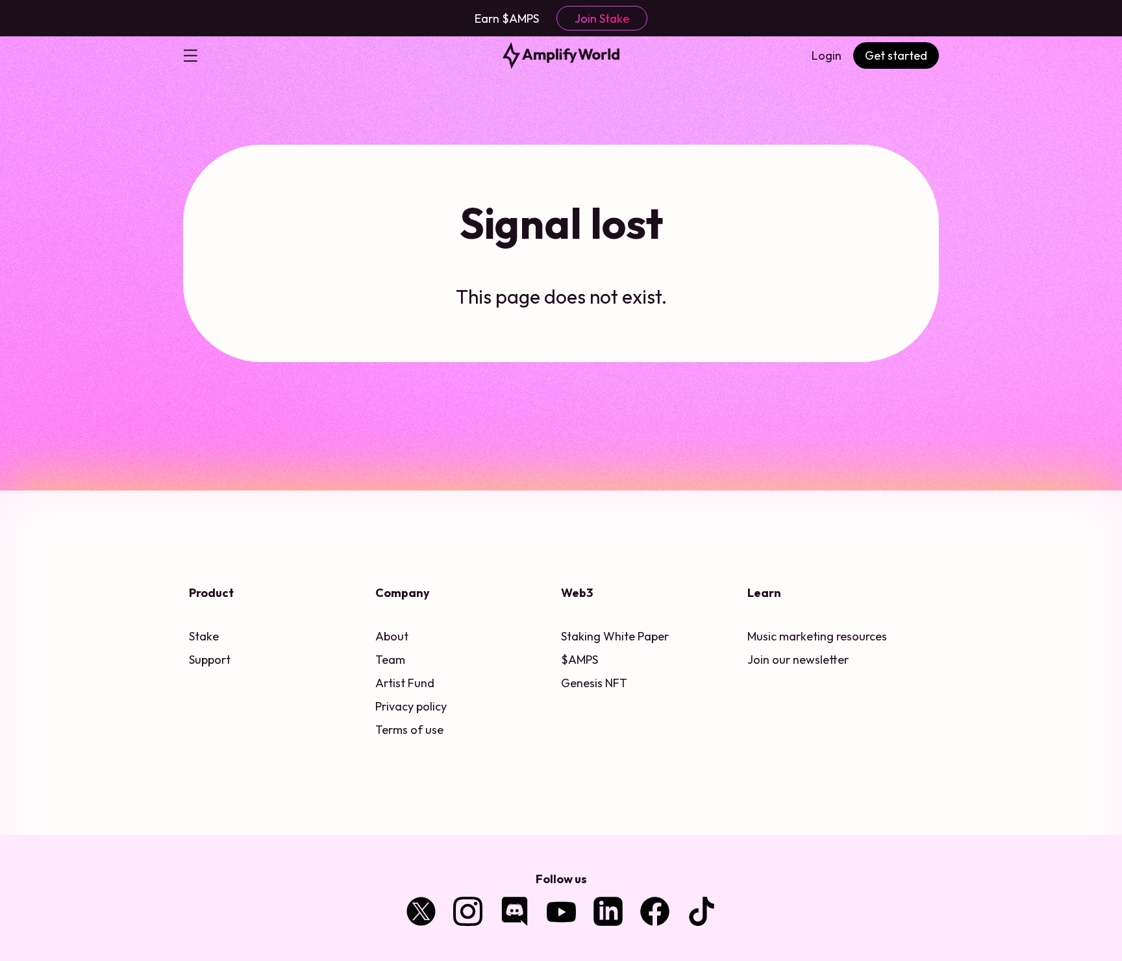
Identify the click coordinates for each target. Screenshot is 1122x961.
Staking (581, 636)
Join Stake (602, 18)
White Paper (636, 636)
